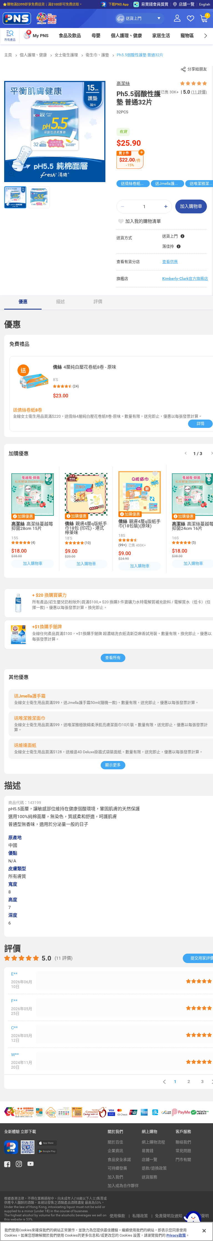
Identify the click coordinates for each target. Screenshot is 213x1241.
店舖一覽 (186, 4)
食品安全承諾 (119, 1159)
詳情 (200, 423)
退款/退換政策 (154, 1168)
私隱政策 (140, 1216)
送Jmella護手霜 (168, 183)
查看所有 (113, 657)
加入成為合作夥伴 (123, 1185)
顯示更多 (113, 765)
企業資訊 (115, 1150)
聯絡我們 (183, 1142)
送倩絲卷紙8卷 (133, 183)
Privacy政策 (176, 1235)
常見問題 (183, 1150)
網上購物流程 (153, 1142)
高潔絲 (123, 83)
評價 (97, 301)
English (204, 4)
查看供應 (170, 261)
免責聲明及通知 (169, 1216)
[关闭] (204, 1231)
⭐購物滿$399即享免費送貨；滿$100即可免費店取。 (42, 4)
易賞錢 (147, 1150)
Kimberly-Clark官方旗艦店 (185, 278)
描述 (60, 301)
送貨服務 (149, 1177)
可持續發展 (117, 1168)
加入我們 (115, 1177)
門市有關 (183, 1159)
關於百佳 (115, 1142)
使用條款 (118, 1216)
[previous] (164, 1082)
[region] (106, 1231)
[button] (139, 18)
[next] (205, 35)
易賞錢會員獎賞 (154, 4)
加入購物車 (191, 206)
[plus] (166, 207)
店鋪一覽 (149, 1159)
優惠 (23, 301)
